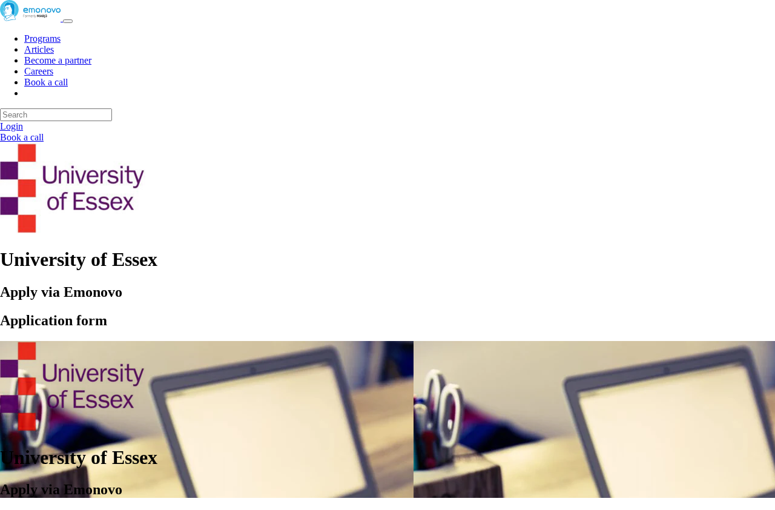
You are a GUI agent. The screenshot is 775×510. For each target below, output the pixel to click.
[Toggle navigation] (68, 21)
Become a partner (57, 60)
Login (11, 126)
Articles (39, 49)
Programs (42, 38)
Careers (38, 71)
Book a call (46, 82)
